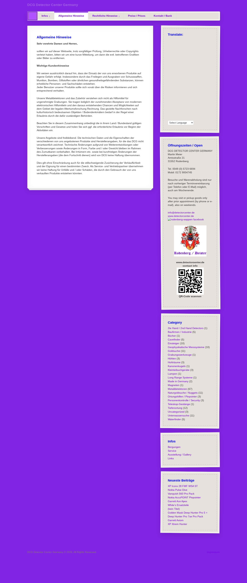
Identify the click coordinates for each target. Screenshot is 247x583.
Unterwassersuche (178, 415)
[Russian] (188, 40)
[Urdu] (170, 113)
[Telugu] (184, 108)
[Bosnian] (179, 54)
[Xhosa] (188, 113)
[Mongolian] (174, 95)
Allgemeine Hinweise (71, 15)
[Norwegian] (179, 63)
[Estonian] (170, 72)
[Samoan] (179, 104)
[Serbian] (174, 99)
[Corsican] (179, 72)
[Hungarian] (170, 81)
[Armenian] (184, 49)
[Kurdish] (188, 67)
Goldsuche (174, 350)
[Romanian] (179, 49)
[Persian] (193, 95)
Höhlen (172, 358)
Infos (45, 15)
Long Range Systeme (180, 377)
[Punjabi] (170, 99)
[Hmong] (193, 76)
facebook (198, 219)
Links (171, 458)
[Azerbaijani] (188, 49)
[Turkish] (179, 40)
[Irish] (170, 63)
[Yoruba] (170, 118)
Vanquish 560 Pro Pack (181, 493)
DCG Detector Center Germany (52, 5)
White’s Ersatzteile (178, 504)
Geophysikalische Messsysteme (186, 346)
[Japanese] (179, 58)
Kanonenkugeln (177, 365)
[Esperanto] (193, 67)
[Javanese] (179, 81)
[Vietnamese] (179, 113)
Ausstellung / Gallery (179, 454)
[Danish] (174, 63)
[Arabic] (193, 44)
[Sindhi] (188, 99)
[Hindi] (188, 76)
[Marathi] (170, 95)
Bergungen (174, 446)
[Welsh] (184, 113)
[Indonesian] (174, 76)
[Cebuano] (193, 54)
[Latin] (184, 86)
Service (172, 450)
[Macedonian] (170, 90)
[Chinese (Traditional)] (184, 58)
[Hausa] (170, 76)
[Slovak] (170, 104)
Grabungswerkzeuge (179, 354)
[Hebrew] (184, 67)
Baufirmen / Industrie (179, 331)
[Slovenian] (174, 104)
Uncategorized (176, 411)
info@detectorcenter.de (181, 212)
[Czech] (170, 49)
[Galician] (184, 72)
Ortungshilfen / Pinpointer (182, 396)
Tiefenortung (175, 407)
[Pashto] (188, 95)
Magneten (173, 384)
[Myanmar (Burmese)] (179, 95)
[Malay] (184, 90)
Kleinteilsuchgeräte (178, 369)
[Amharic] (188, 58)
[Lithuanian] (193, 86)
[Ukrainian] (193, 108)
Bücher (172, 335)
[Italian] (174, 44)
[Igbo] (174, 81)
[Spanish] (179, 44)
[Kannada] (184, 81)
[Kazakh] (188, 81)
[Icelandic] (193, 63)
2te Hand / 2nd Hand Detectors (185, 328)
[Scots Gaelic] (184, 104)
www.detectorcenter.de (181, 216)
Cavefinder (174, 339)
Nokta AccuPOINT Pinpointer (184, 497)
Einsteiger (173, 343)
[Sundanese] (193, 104)
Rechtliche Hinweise (105, 15)
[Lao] (179, 86)
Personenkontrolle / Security (184, 400)
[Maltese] (188, 90)
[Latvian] (188, 86)
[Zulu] (174, 118)
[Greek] (184, 40)
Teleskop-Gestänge (179, 403)
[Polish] (193, 40)
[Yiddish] (193, 113)
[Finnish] (188, 63)
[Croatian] (193, 58)
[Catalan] (188, 54)
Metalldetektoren (177, 388)
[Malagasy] (174, 90)
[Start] (32, 16)
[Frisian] (179, 76)
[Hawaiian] (184, 76)
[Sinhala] (193, 99)
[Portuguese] (184, 44)
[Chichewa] (170, 58)
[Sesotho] (184, 99)
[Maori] (193, 90)
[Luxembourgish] (179, 67)
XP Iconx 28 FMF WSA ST (183, 485)
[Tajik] (174, 108)
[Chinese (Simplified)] (174, 58)
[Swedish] (184, 63)
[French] (170, 44)
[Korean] (170, 86)
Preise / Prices (136, 15)
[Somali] (188, 104)
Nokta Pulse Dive (177, 489)
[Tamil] (179, 108)
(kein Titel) (174, 508)
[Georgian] (170, 67)
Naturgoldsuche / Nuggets (182, 392)
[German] (170, 40)
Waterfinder (174, 419)
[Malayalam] (179, 90)
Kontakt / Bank (163, 15)
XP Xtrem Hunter (177, 523)
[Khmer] (193, 81)
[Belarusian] (170, 54)
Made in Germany (178, 381)
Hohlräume (174, 362)
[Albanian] (174, 49)
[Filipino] (174, 72)
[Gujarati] (188, 72)
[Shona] (179, 99)
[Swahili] (170, 108)
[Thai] (188, 108)
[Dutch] (174, 67)
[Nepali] (184, 95)
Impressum (213, 552)
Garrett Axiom (175, 520)
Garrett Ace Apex (177, 501)
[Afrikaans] (188, 44)
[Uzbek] (174, 113)
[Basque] (193, 49)
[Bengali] (174, 54)
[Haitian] (193, 72)
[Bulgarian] (184, 54)
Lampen (172, 373)
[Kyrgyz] (174, 86)
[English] (174, 40)
